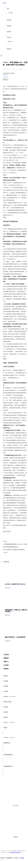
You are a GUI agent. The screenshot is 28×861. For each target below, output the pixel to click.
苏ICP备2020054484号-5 (15, 852)
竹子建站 (22, 857)
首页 (4, 73)
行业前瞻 (12, 73)
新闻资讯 (7, 73)
